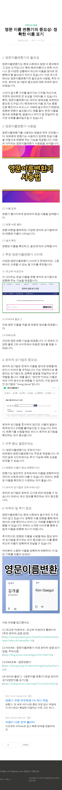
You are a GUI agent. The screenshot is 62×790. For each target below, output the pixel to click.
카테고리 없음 (31, 25)
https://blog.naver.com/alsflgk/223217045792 (27, 655)
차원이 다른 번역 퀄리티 (20, 722)
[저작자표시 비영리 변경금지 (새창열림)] (36, 745)
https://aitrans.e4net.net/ (15, 718)
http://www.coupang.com (16, 696)
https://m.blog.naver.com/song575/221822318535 (30, 683)
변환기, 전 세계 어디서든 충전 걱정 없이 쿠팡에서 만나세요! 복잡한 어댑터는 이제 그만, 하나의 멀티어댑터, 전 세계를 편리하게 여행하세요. (30, 706)
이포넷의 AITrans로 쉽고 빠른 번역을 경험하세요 (30, 728)
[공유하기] (11, 745)
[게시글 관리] (15, 745)
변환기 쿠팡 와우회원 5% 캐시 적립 (26, 700)
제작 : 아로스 (5, 779)
